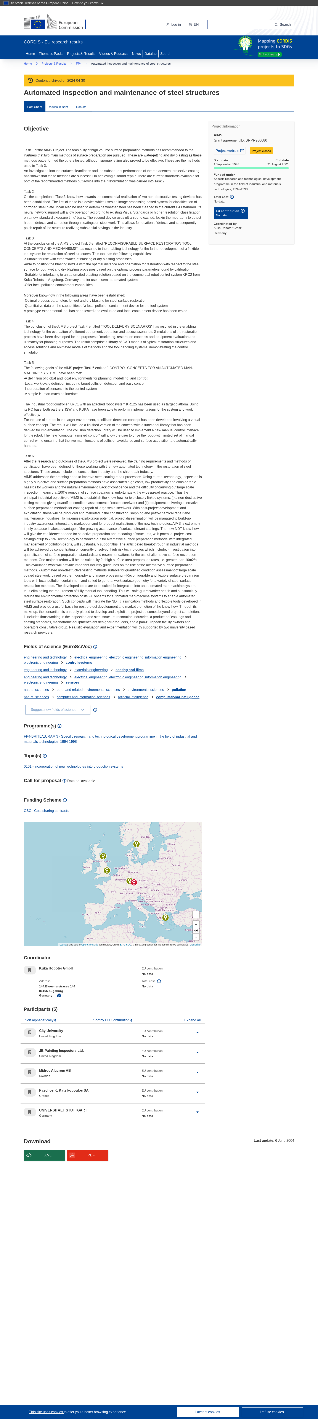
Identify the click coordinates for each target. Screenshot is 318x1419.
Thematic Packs (51, 54)
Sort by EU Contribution (111, 1020)
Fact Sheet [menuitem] (34, 106)
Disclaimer (195, 944)
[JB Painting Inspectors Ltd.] (103, 856)
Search (165, 54)
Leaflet (63, 944)
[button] (193, 24)
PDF (91, 1155)
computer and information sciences (83, 697)
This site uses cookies (46, 1412)
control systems (79, 662)
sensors (72, 682)
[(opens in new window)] (59, 21)
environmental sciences (146, 690)
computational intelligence (177, 697)
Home (30, 54)
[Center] (196, 930)
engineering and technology (45, 657)
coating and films (130, 670)
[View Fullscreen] (196, 914)
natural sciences (36, 690)
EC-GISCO (125, 944)
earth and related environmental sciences (88, 690)
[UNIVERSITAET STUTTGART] (129, 880)
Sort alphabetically (39, 1020)
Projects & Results (81, 54)
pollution (179, 690)
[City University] (106, 870)
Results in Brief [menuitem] (58, 106)
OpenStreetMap (89, 944)
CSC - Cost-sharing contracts (46, 811)
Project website (230, 150)
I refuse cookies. (272, 1412)
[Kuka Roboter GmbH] (133, 882)
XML (47, 1155)
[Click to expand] (197, 1032)
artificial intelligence (133, 697)
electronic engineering (41, 662)
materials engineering (91, 670)
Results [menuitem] (81, 106)
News (136, 54)
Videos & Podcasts (113, 54)
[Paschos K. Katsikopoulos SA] (165, 917)
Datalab (151, 54)
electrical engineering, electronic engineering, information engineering (127, 657)
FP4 (79, 63)
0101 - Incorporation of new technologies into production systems (73, 766)
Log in (176, 24)
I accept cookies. (208, 1412)
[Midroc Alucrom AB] (136, 844)
